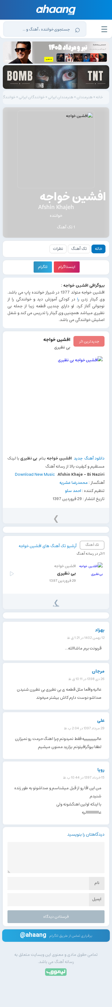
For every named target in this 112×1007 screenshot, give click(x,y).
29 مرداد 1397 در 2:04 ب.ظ (84, 728)
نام (96, 883)
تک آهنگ (79, 248)
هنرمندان (85, 97)
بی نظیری (62, 347)
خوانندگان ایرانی (32, 97)
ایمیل (96, 899)
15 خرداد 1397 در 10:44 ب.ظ (84, 778)
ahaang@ (33, 934)
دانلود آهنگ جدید (89, 458)
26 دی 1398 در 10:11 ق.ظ (86, 679)
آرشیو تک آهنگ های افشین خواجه (48, 546)
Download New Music (35, 474)
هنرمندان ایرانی (60, 97)
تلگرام (43, 267)
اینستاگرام (66, 267)
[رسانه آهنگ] (56, 10)
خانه (99, 97)
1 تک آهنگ (66, 227)
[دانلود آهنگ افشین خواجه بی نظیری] (56, 403)
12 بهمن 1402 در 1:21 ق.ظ (86, 638)
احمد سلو (73, 490)
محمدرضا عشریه (73, 482)
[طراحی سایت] (56, 971)
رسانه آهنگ (64, 962)
